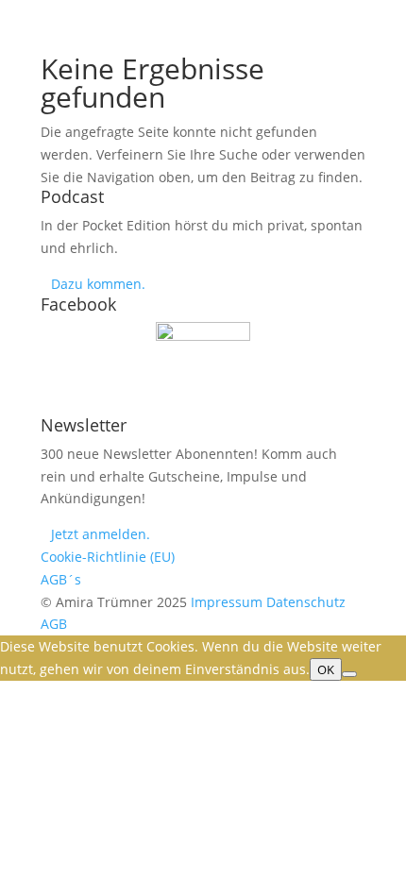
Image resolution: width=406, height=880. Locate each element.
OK (325, 669)
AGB (54, 624)
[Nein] (349, 674)
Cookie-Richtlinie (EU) (108, 557)
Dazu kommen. (100, 284)
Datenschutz (306, 602)
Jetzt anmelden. (100, 534)
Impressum (226, 602)
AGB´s (61, 579)
